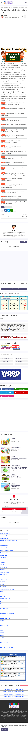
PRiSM (2, 635)
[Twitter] (8, 210)
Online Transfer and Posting (7, 589)
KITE (1, 601)
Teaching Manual (5, 358)
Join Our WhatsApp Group (6, 550)
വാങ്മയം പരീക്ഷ (19, 361)
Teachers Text (4, 361)
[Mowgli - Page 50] (5, 478)
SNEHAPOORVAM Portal (6, 598)
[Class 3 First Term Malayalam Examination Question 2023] (5, 469)
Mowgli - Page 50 (15, 476)
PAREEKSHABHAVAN (5, 618)
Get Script (8, 680)
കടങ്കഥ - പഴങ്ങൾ (15, 449)
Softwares (2, 562)
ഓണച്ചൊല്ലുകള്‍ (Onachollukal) (15, 486)
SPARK (2, 577)
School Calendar (4, 564)
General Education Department (7, 613)
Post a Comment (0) (14, 289)
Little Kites (2, 623)
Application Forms (4, 535)
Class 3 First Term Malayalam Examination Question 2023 (19, 468)
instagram (8, 396)
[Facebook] (5, 210)
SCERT (2, 632)
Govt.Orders (3, 560)
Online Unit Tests (4, 538)
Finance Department (5, 615)
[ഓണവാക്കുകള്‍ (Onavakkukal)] (5, 459)
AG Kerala (2, 637)
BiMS (1, 591)
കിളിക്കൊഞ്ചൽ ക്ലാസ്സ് (5, 533)
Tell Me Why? (3, 548)
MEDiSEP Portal (4, 645)
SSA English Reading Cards (6, 543)
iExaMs (2, 620)
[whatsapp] (16, 704)
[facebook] (10, 704)
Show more (23, 241)
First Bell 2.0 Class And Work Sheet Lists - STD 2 (14, 691)
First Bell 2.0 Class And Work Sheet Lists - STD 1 (14, 689)
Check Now (3, 726)
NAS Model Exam (5, 364)
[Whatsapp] (11, 210)
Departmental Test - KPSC (6, 611)
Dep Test (2, 569)
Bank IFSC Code (4, 625)
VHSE (1, 630)
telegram (8, 392)
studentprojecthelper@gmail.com (9, 328)
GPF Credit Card (4, 608)
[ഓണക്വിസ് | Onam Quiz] (5, 441)
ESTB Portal (3, 640)
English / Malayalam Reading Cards (8, 540)
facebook (8, 389)
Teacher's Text (3, 555)
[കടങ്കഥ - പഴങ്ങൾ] (5, 450)
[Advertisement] (14, 33)
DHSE (1, 628)
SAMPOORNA (3, 579)
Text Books (18, 358)
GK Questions (7, 7)
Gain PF (2, 603)
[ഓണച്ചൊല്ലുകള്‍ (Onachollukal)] (5, 487)
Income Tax (3, 596)
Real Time (12, 680)
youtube (22, 392)
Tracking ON (17, 680)
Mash (13, 231)
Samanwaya (3, 586)
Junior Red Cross (4, 642)
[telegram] (14, 704)
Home (2, 7)
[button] (26, 2)
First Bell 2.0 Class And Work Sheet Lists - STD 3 (14, 694)
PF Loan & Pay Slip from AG (6, 606)
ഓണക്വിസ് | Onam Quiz (17, 440)
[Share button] (14, 210)
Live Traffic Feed (13, 654)
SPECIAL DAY (3, 567)
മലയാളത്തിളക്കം (4, 545)
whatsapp (22, 389)
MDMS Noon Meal (4, 594)
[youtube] (12, 704)
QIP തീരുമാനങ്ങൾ (4, 572)
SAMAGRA (2, 581)
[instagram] (18, 704)
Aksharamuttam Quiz (20, 364)
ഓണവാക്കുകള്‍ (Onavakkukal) (19, 458)
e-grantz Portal (4, 574)
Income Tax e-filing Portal (6, 647)
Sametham (2, 584)
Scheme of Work (4, 552)
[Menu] (2, 2)
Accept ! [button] (4, 729)
